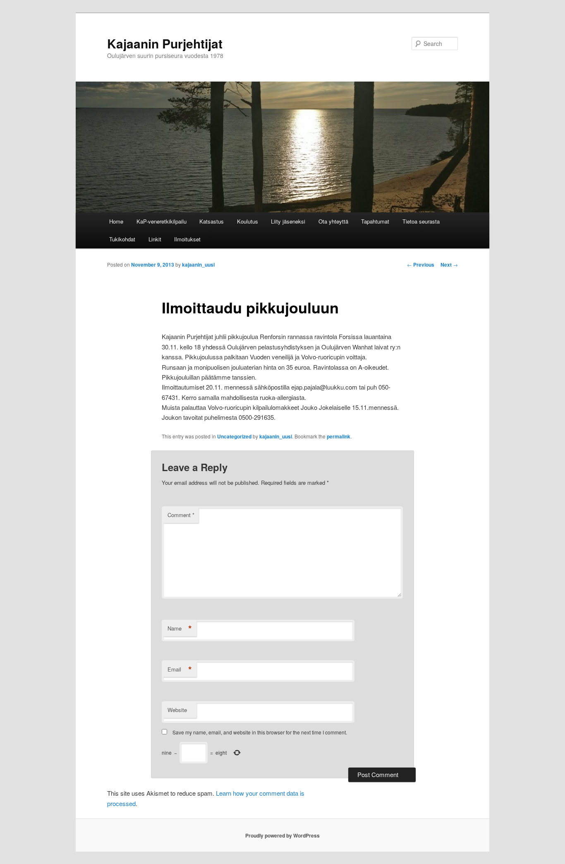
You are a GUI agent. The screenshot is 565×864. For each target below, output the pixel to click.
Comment (181, 515)
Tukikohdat (122, 239)
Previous (420, 264)
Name (180, 628)
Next (449, 264)
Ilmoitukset (187, 239)
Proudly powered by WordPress (282, 835)
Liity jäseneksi (288, 221)
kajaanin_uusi (198, 264)
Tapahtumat (375, 221)
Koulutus (247, 221)
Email (180, 669)
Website (177, 710)
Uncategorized (234, 436)
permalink (338, 436)
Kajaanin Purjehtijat (165, 43)
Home (116, 221)
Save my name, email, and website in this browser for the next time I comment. (259, 732)
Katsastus (211, 221)
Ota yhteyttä (333, 221)
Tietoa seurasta (421, 221)
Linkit (154, 239)
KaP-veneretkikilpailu (161, 221)
